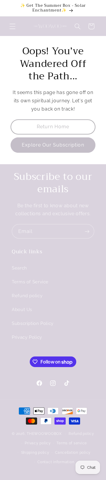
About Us (22, 309)
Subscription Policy (33, 323)
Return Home (53, 126)
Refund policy (27, 295)
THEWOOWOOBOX (44, 434)
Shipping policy (35, 453)
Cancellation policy (73, 453)
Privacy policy (38, 443)
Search (19, 267)
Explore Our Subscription (53, 145)
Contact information (55, 462)
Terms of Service (30, 281)
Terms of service (72, 443)
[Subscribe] (87, 231)
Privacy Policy (27, 337)
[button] (12, 26)
